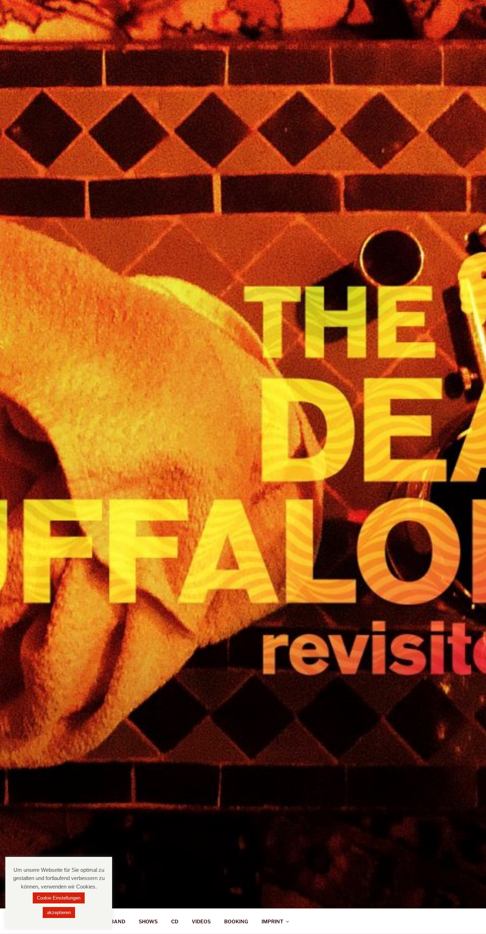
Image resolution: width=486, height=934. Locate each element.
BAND (117, 921)
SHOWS (148, 921)
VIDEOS (201, 921)
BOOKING (236, 921)
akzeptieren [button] (59, 912)
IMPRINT (272, 921)
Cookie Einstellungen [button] (58, 898)
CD (174, 921)
